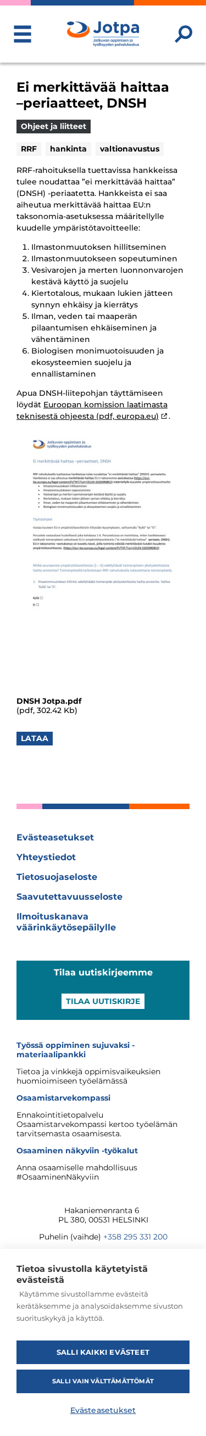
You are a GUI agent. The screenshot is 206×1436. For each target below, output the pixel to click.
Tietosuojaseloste (56, 877)
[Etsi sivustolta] (183, 34)
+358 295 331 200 (135, 1237)
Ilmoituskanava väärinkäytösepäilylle (66, 922)
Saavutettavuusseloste (69, 896)
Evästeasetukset (55, 837)
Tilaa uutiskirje (103, 1001)
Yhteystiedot (46, 857)
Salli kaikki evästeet (103, 1352)
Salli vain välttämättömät (103, 1381)
